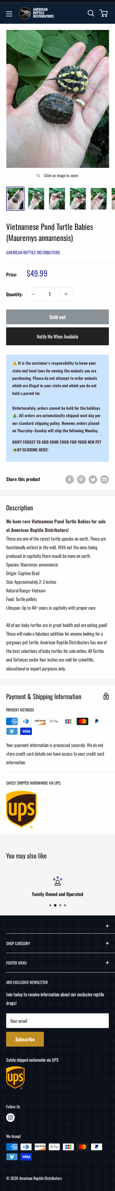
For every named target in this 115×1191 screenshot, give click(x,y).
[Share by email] (104, 479)
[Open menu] (9, 13)
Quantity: (14, 294)
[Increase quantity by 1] (65, 294)
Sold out (57, 317)
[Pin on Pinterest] (81, 479)
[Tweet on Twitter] (93, 479)
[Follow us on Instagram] (10, 1117)
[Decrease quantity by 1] (33, 294)
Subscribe (25, 1039)
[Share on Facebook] (69, 479)
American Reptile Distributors (33, 252)
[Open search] (91, 13)
